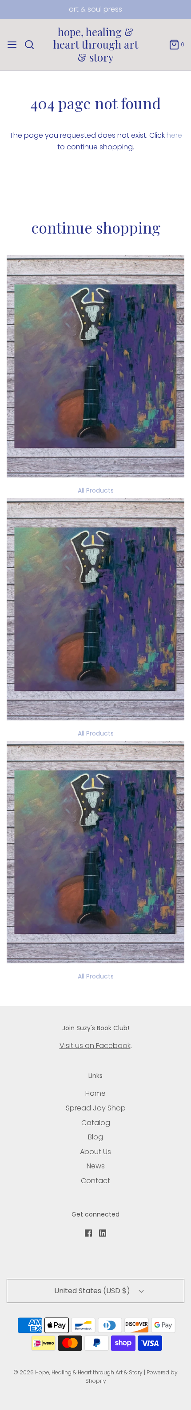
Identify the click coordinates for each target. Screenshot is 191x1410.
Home (95, 1093)
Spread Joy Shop (96, 1108)
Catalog (95, 1123)
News (96, 1166)
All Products (96, 490)
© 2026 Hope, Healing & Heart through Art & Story (78, 1372)
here (174, 135)
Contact (95, 1181)
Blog (95, 1137)
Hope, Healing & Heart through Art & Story (95, 44)
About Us (95, 1152)
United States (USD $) (93, 1291)
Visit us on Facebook (95, 1045)
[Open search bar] (32, 45)
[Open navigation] (12, 45)
